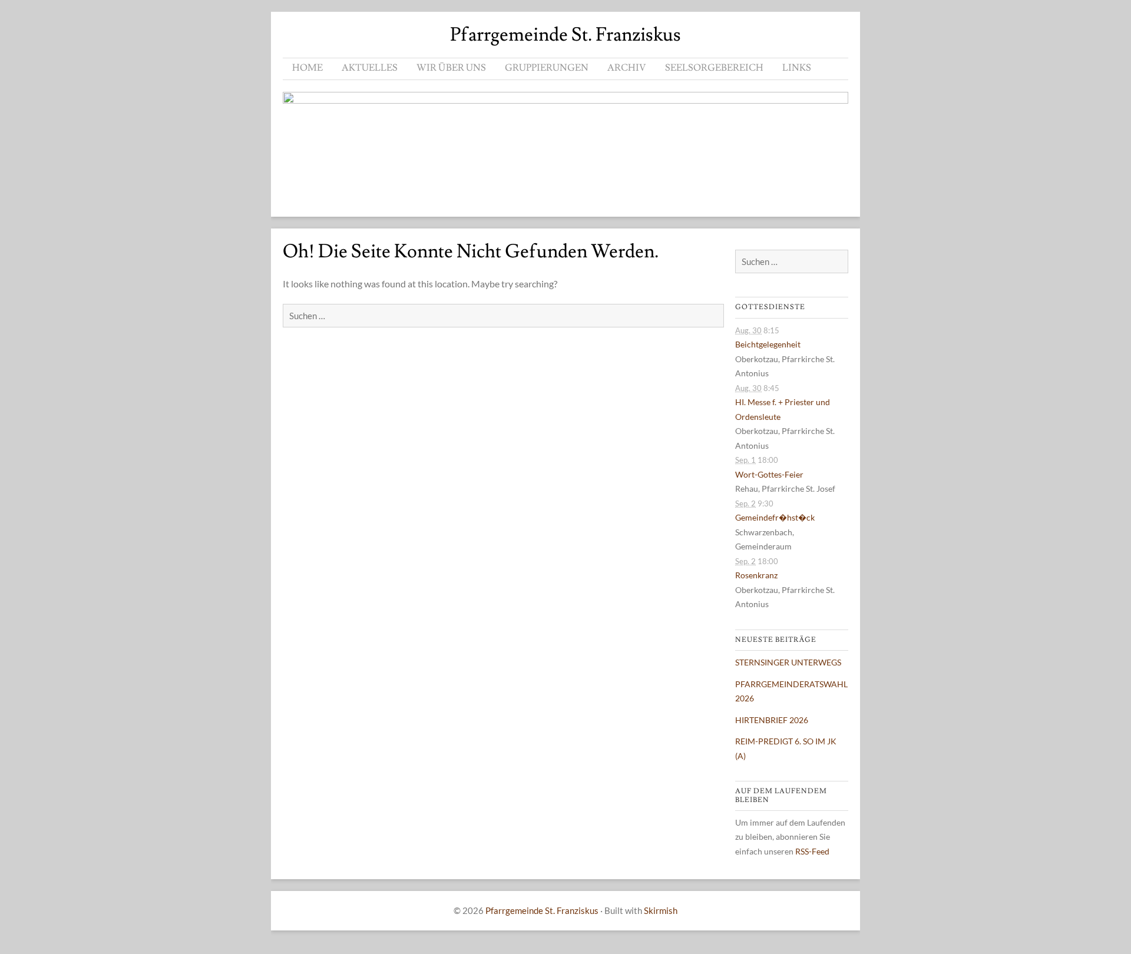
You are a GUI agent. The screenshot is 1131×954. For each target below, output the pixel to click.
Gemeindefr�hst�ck (775, 517)
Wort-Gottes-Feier (769, 474)
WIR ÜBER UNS (451, 68)
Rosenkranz (756, 575)
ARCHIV (626, 68)
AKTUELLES (370, 68)
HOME (307, 68)
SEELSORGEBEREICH (714, 68)
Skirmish (660, 910)
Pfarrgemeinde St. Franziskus (565, 34)
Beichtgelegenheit (768, 344)
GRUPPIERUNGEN (546, 68)
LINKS (796, 68)
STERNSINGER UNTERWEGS (788, 662)
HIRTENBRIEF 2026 (771, 720)
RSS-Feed (812, 851)
